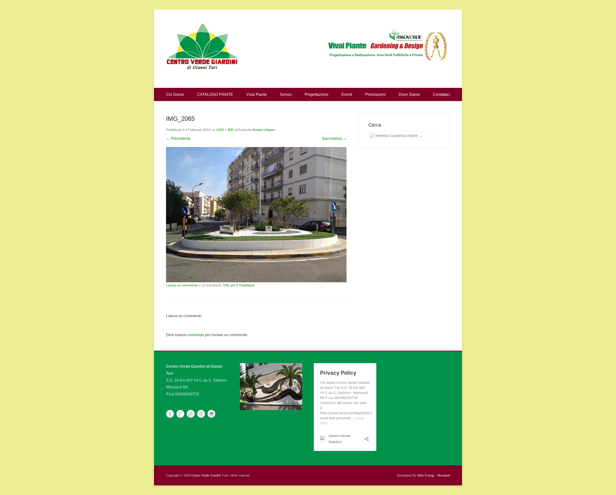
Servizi (286, 94)
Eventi (346, 94)
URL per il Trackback (239, 285)
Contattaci (441, 94)
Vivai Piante (256, 94)
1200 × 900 (224, 130)
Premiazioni (375, 94)
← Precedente (178, 138)
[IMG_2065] (256, 215)
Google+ (180, 414)
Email (211, 414)
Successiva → (334, 138)
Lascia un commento (182, 285)
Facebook (170, 414)
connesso (195, 335)
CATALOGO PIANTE (215, 94)
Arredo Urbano (263, 130)
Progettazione (316, 94)
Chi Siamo (175, 94)
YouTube (191, 414)
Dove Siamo (409, 94)
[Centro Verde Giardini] (202, 46)
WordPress (201, 414)
